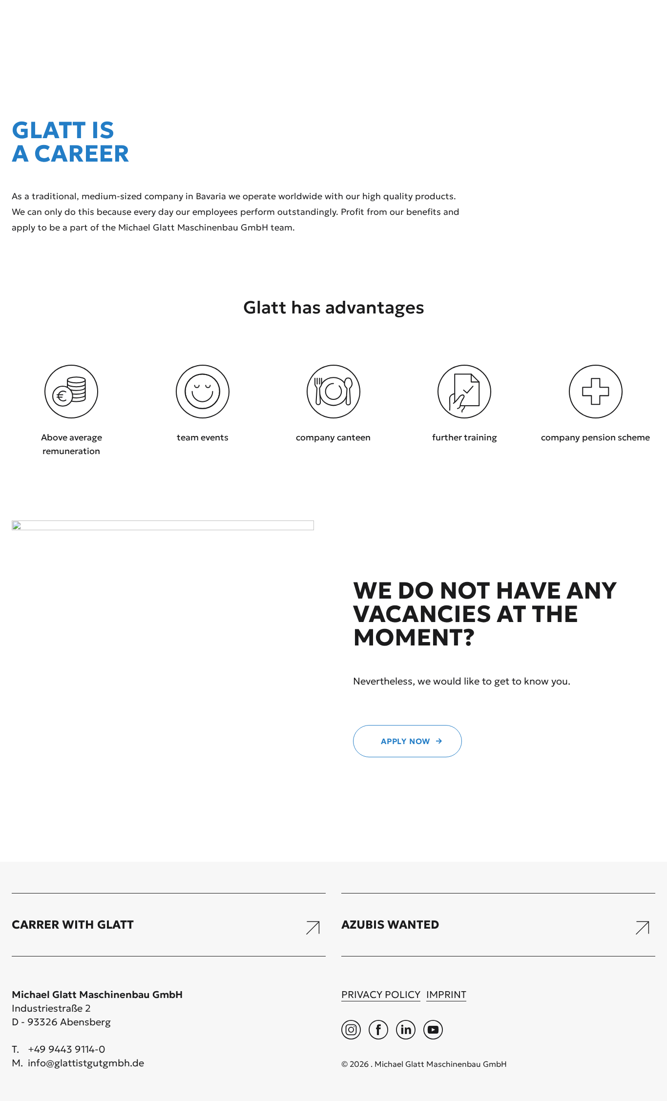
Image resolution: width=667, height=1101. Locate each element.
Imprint (446, 994)
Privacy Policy (380, 994)
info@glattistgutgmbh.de (86, 1063)
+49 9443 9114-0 (66, 1049)
